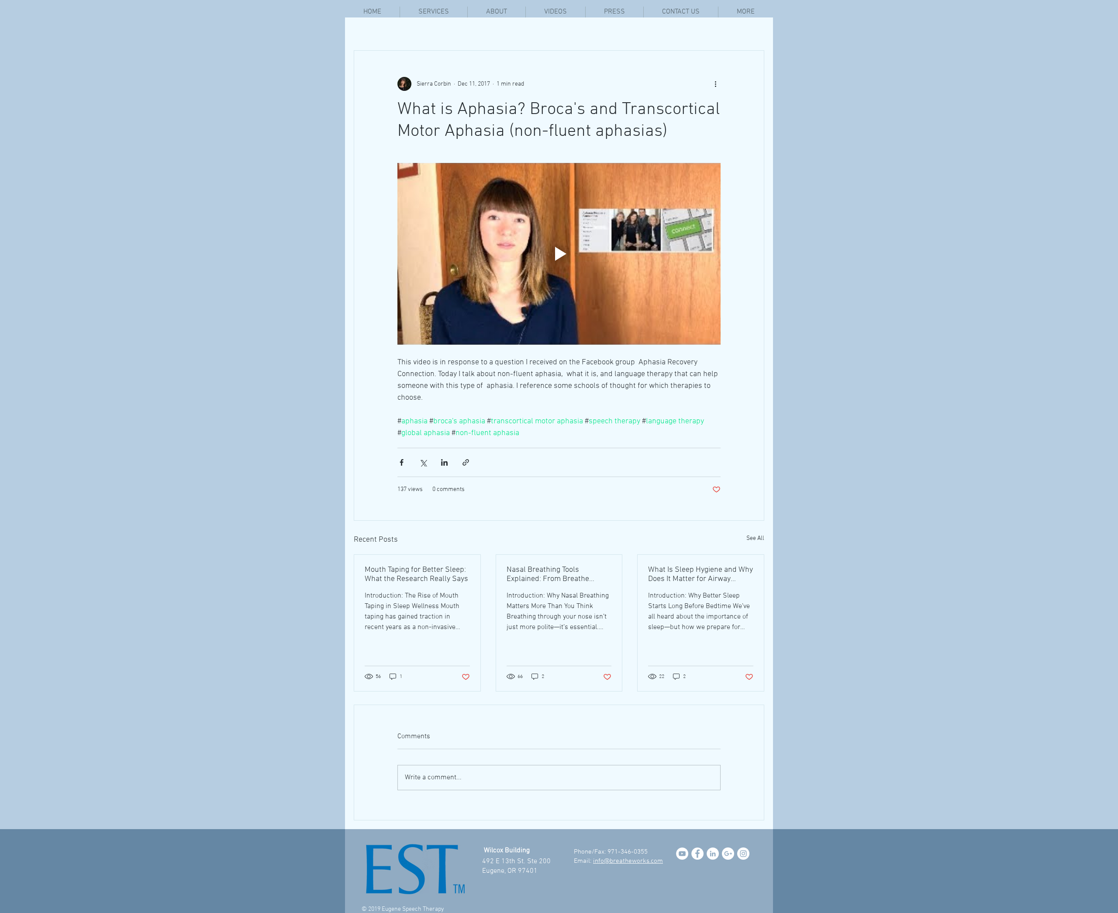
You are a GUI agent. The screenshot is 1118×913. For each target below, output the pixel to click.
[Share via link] (466, 462)
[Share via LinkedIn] (444, 462)
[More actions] (715, 84)
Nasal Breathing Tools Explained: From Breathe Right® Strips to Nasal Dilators (557, 574)
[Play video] (559, 254)
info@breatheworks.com (628, 861)
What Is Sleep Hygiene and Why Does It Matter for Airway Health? (700, 574)
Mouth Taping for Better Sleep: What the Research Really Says (416, 574)
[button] (745, 12)
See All (755, 538)
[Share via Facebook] (401, 462)
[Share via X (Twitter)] (423, 462)
